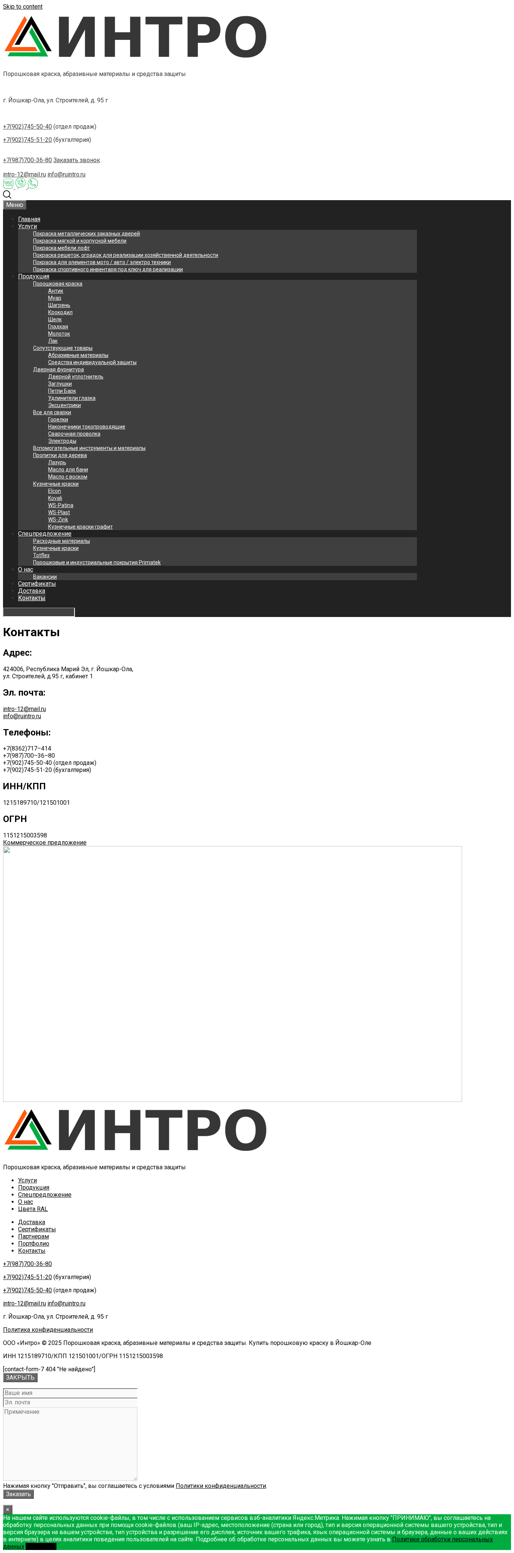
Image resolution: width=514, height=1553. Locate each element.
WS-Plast (59, 512)
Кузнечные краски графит (80, 527)
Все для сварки (52, 412)
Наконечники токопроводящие (86, 427)
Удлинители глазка (72, 398)
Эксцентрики (64, 405)
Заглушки (60, 384)
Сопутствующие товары (63, 348)
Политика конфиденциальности (48, 1329)
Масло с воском (67, 477)
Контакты (32, 598)
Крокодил (60, 312)
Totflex (41, 555)
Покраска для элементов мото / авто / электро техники (102, 262)
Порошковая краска (57, 284)
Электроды (62, 441)
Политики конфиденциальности (221, 1485)
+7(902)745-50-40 (27, 126)
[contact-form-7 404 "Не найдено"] (49, 1369)
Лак (53, 341)
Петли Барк (62, 391)
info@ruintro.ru (66, 174)
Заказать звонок (76, 160)
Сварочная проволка (74, 434)
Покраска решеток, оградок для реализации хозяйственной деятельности (125, 255)
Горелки (58, 419)
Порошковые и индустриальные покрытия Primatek (97, 562)
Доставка (31, 590)
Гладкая (58, 327)
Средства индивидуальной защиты (92, 362)
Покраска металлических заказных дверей (86, 234)
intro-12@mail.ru (24, 174)
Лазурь (57, 462)
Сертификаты (37, 583)
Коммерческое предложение (45, 842)
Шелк (55, 319)
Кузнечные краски (56, 484)
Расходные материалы (61, 541)
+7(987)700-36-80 (27, 160)
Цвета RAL (33, 1209)
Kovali (55, 498)
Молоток (59, 334)
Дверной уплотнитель (75, 377)
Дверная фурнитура (58, 369)
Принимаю (41, 1546)
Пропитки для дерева (60, 455)
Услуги (27, 226)
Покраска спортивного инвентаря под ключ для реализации (108, 269)
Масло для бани (68, 470)
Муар (54, 298)
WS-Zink (58, 520)
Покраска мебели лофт (61, 248)
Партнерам (33, 1236)
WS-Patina (60, 505)
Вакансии (45, 577)
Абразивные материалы (78, 355)
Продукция (33, 276)
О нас (25, 569)
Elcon (54, 491)
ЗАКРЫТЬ (20, 1377)
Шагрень (59, 305)
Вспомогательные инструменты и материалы (89, 448)
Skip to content (23, 6)
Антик (55, 291)
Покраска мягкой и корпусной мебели (79, 241)
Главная (29, 219)
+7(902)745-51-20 (27, 139)
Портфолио (33, 1243)
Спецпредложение (44, 533)
